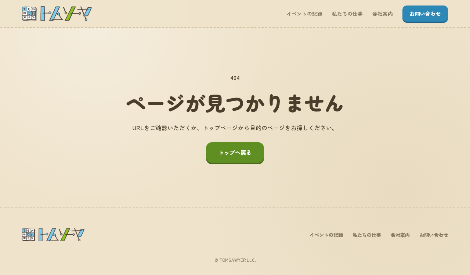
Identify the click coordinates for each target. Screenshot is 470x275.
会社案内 (382, 13)
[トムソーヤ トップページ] (57, 13)
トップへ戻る (235, 152)
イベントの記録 (304, 13)
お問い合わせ (425, 13)
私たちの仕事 (347, 13)
